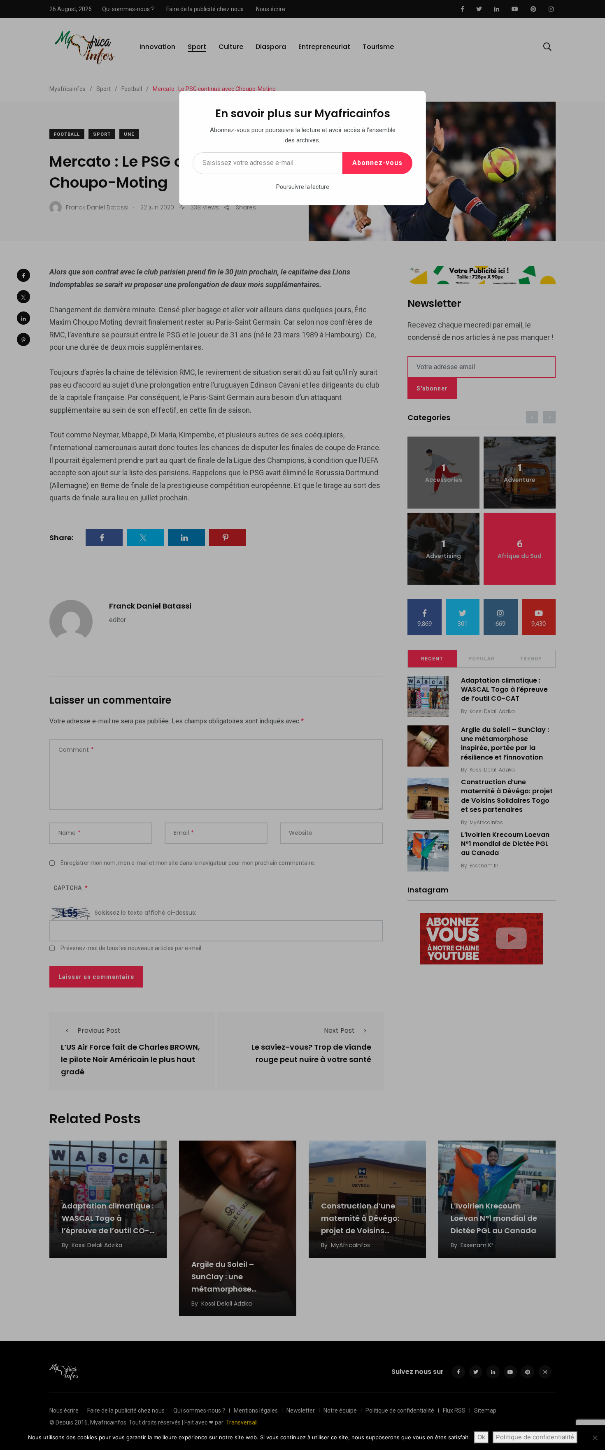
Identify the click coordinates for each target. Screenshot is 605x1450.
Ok (481, 1437)
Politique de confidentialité (535, 1437)
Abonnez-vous (377, 163)
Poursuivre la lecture (302, 187)
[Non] (595, 1438)
